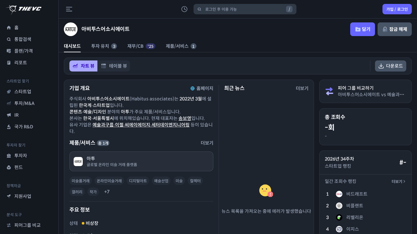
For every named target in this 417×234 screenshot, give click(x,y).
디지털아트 (138, 180)
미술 (179, 180)
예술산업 (161, 180)
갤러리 (77, 191)
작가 (93, 191)
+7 (106, 192)
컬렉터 (195, 180)
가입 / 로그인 (397, 9)
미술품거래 (81, 180)
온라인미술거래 (109, 180)
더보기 (397, 181)
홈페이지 (204, 88)
